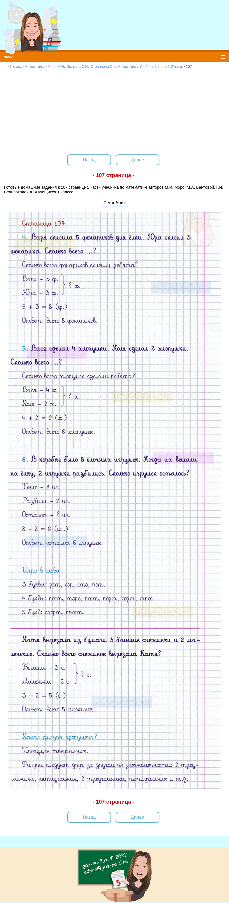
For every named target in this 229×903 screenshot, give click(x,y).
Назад (89, 159)
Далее (137, 159)
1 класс (16, 66)
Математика (35, 66)
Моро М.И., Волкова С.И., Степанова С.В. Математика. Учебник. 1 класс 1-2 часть (115, 66)
